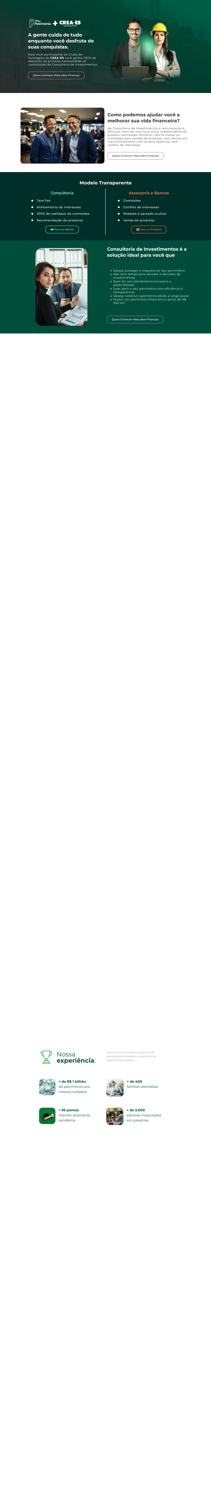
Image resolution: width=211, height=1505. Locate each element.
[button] (62, 229)
